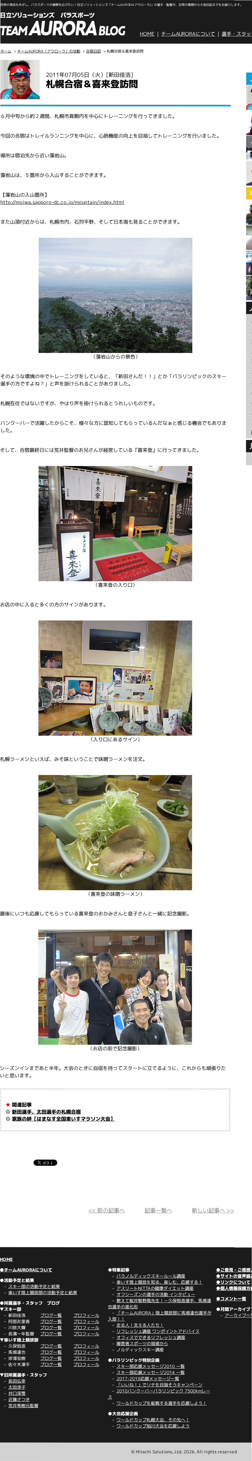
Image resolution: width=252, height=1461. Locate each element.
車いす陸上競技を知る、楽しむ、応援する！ (159, 1282)
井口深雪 (17, 1393)
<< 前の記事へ (106, 1210)
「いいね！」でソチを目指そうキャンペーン (159, 1385)
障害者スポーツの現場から (142, 1343)
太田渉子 (17, 1387)
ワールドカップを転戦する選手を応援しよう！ (161, 1403)
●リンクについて (233, 1282)
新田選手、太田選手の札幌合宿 (46, 1111)
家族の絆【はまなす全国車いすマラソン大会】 (63, 1118)
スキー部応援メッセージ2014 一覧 (150, 1372)
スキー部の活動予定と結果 (34, 1286)
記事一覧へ (158, 1210)
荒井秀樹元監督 (23, 1405)
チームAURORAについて (188, 33)
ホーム (5, 51)
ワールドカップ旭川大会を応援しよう (153, 1426)
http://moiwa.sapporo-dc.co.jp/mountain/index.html (62, 202)
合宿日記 (93, 51)
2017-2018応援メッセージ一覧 (147, 1378)
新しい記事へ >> (213, 1210)
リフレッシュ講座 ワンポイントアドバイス (157, 1331)
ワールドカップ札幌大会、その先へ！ (153, 1420)
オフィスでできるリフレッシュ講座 (150, 1337)
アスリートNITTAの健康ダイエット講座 (155, 1288)
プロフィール (86, 1315)
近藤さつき (19, 1399)
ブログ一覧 (51, 1315)
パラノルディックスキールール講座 (150, 1276)
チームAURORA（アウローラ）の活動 (48, 51)
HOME (147, 33)
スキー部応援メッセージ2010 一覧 (150, 1366)
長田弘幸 (17, 1381)
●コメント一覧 (231, 1299)
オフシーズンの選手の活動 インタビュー (155, 1294)
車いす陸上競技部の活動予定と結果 (42, 1292)
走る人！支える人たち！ (140, 1325)
